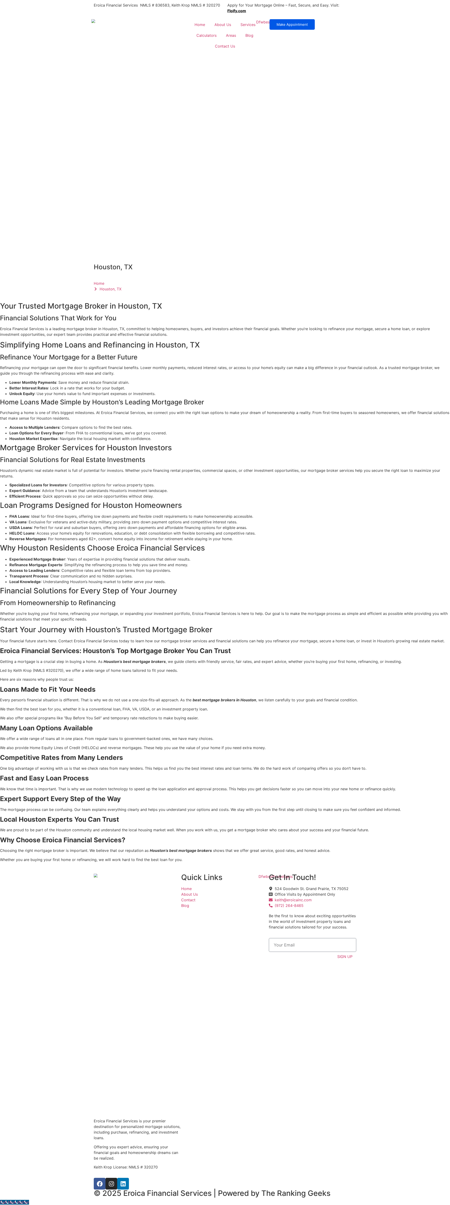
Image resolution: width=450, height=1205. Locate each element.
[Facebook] (99, 1184)
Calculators (206, 35)
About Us (222, 24)
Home (200, 24)
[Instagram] (111, 1184)
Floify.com (236, 10)
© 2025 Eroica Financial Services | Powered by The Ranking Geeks (212, 1193)
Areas (231, 35)
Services (247, 24)
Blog (249, 35)
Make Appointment (292, 24)
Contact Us (225, 46)
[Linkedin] (123, 1184)
